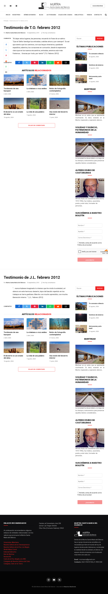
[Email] (6, 72)
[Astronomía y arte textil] (81, 79)
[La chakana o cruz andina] (37, 80)
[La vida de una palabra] (37, 103)
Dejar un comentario (36, 125)
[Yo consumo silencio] (81, 56)
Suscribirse (98, 6)
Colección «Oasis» (65, 15)
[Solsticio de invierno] (81, 68)
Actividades (51, 15)
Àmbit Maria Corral (10, 549)
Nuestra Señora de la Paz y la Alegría (16, 547)
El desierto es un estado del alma (13, 113)
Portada (6, 21)
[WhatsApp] (6, 66)
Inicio (8, 15)
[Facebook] (6, 44)
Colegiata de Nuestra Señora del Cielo (17, 561)
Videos (89, 15)
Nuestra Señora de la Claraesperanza (17, 545)
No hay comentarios (49, 33)
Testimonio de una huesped (11, 90)
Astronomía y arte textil (95, 77)
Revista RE (7, 557)
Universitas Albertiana (11, 542)
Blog (41, 15)
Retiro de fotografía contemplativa (57, 90)
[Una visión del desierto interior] (59, 103)
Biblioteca (79, 15)
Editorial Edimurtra (10, 552)
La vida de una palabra (35, 112)
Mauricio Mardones (70, 586)
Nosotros (16, 15)
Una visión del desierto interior (58, 113)
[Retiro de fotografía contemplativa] (59, 80)
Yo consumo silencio (96, 53)
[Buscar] (106, 14)
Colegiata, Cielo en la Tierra (13, 564)
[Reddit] (6, 61)
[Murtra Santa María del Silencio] (54, 6)
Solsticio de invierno (96, 65)
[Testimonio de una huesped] (14, 80)
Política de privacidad (85, 245)
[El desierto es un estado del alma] (14, 103)
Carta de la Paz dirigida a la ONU (15, 559)
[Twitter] (6, 50)
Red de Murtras (9, 554)
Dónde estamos (30, 15)
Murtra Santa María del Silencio (15, 33)
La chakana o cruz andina (37, 89)
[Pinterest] (6, 55)
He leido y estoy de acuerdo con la (90, 244)
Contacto (98, 15)
